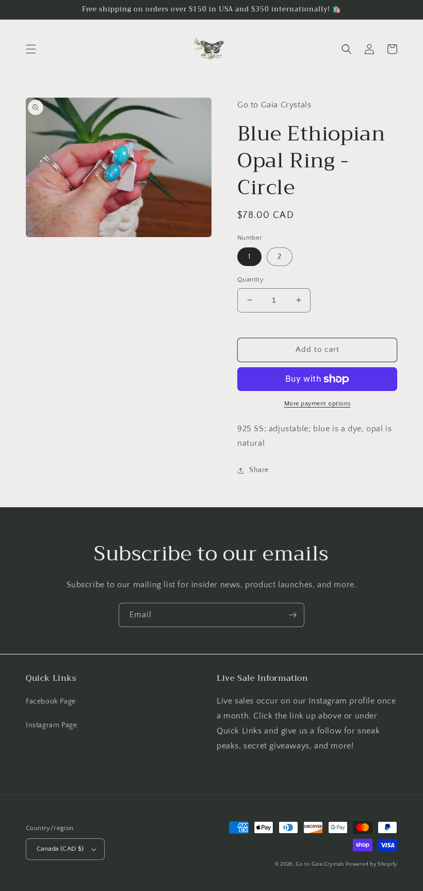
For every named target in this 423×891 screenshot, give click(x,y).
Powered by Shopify (371, 864)
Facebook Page (51, 701)
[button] (31, 49)
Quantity (250, 279)
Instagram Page (51, 725)
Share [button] (259, 470)
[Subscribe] (292, 615)
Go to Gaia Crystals (320, 864)
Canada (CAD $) (60, 848)
